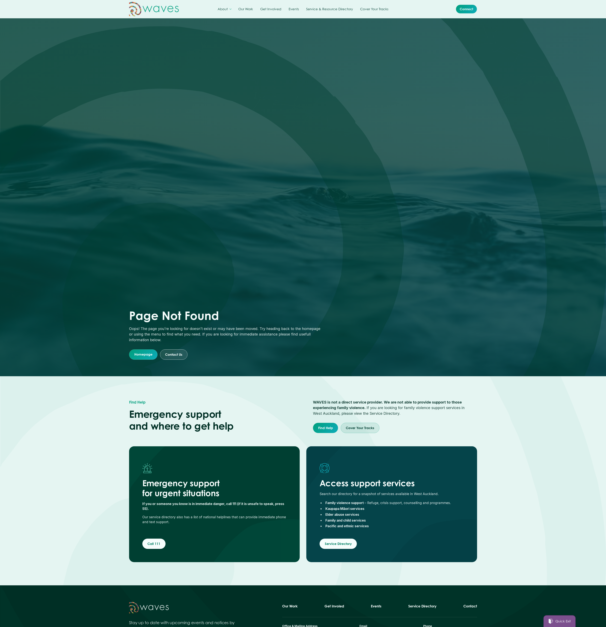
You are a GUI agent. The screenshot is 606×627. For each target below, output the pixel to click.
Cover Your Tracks (360, 428)
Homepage (143, 354)
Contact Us (173, 354)
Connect (466, 9)
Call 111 (153, 544)
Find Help (325, 428)
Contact (470, 606)
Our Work (290, 606)
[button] (224, 9)
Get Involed (334, 606)
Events (376, 606)
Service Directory (338, 544)
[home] (154, 9)
